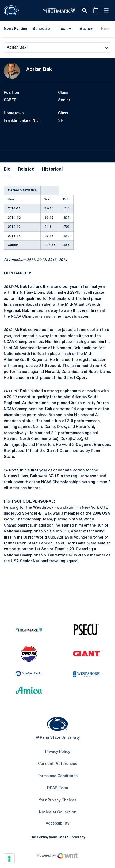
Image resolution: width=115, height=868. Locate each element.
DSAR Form (57, 788)
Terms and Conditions (57, 776)
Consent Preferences (57, 764)
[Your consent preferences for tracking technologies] (9, 859)
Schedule (41, 29)
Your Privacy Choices (57, 800)
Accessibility (57, 823)
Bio (7, 169)
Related (26, 169)
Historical (52, 169)
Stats (85, 29)
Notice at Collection (57, 812)
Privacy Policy (57, 752)
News (106, 29)
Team (63, 29)
